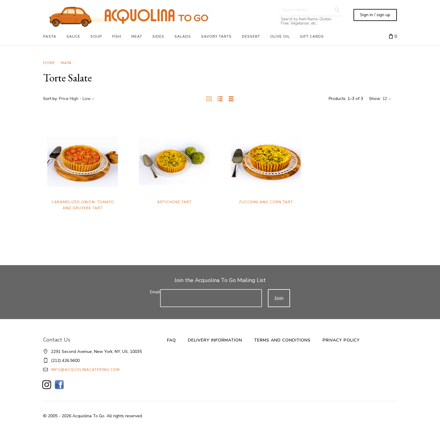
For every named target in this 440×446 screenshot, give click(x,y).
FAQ (171, 340)
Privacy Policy (341, 340)
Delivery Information (215, 340)
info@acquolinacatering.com (85, 369)
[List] (220, 98)
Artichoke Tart (174, 202)
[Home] (128, 17)
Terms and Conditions (282, 340)
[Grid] (209, 98)
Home (49, 62)
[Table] (231, 98)
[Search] (337, 10)
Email (155, 292)
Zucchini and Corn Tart (266, 202)
